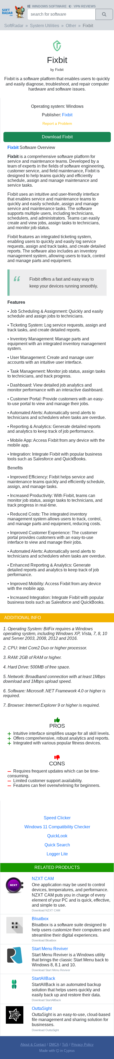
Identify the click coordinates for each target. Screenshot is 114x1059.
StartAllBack (43, 978)
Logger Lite (57, 854)
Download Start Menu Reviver (51, 970)
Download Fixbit (57, 137)
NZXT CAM (43, 878)
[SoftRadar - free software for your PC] (13, 12)
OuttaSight (42, 1008)
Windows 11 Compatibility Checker (57, 827)
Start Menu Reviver (50, 948)
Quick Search (57, 845)
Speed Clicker (57, 818)
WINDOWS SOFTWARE (49, 6)
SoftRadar (13, 25)
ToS (65, 1045)
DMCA (54, 1045)
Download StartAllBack (46, 1000)
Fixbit (67, 115)
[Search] (104, 14)
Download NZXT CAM (46, 910)
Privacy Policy (82, 1045)
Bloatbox (40, 918)
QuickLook (57, 836)
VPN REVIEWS (85, 6)
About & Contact (33, 1045)
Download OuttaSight (45, 1030)
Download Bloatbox (44, 940)
